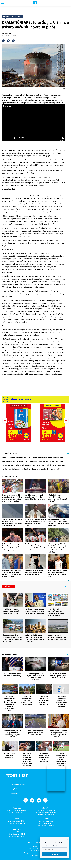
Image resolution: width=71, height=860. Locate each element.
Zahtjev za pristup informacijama (35, 853)
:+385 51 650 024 (49, 825)
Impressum (35, 855)
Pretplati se (54, 854)
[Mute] (13, 138)
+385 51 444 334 (20, 823)
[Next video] (9, 138)
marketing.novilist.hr (48, 810)
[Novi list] (35, 2)
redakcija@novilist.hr (19, 810)
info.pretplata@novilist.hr (17, 834)
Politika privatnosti (35, 848)
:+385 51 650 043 (19, 836)
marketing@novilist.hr (49, 812)
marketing (14, 793)
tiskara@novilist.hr (49, 823)
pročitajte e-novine (17, 784)
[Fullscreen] (63, 138)
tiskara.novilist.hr (48, 821)
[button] (66, 420)
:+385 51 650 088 (49, 815)
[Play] (4, 138)
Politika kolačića (35, 851)
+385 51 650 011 (20, 812)
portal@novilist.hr (19, 821)
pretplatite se (15, 789)
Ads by (61, 140)
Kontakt (35, 846)
